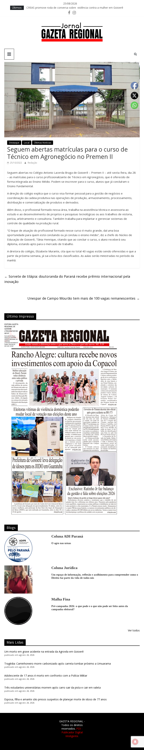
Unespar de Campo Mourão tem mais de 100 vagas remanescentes (83, 298)
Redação (32, 162)
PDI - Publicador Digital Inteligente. (72, 732)
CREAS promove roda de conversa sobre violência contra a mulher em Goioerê (74, 7)
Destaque (14, 142)
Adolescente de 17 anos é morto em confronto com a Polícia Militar (45, 675)
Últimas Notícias (42, 142)
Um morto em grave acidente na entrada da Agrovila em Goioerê (44, 651)
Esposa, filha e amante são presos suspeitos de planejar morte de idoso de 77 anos (55, 699)
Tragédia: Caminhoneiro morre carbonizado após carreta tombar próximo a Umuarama (57, 663)
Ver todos (134, 630)
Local (26, 142)
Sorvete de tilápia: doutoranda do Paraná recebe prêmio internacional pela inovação (67, 279)
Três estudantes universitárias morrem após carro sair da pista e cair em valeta (52, 687)
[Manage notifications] (135, 742)
